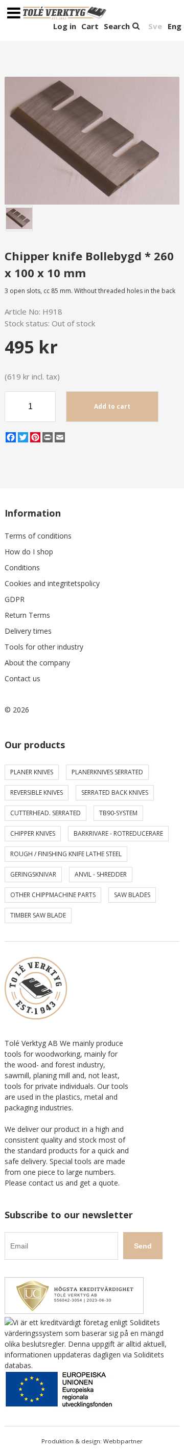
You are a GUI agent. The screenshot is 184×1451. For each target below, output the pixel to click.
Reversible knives (36, 792)
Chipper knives (32, 833)
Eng (174, 26)
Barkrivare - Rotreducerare (118, 833)
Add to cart (112, 406)
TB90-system (118, 813)
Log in (64, 26)
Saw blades (132, 894)
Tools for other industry (44, 647)
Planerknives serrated (107, 772)
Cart (90, 26)
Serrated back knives (114, 792)
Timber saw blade (38, 915)
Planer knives (31, 772)
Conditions (22, 567)
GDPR (15, 599)
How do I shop (29, 551)
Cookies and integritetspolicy (52, 583)
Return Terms (27, 615)
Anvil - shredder (101, 874)
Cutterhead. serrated (45, 813)
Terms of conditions (38, 536)
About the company (37, 662)
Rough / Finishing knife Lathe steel (66, 854)
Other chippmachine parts (53, 894)
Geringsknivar (33, 874)
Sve (155, 26)
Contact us (22, 678)
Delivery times (28, 631)
